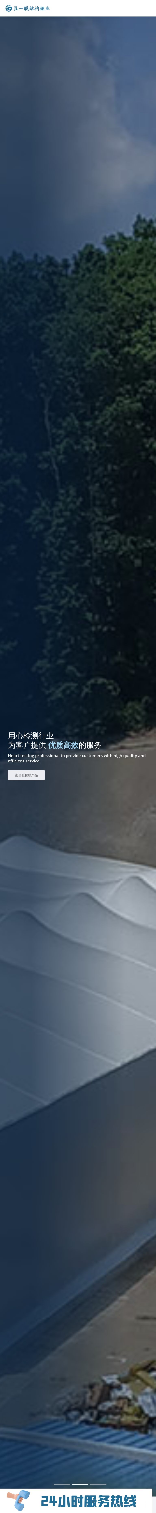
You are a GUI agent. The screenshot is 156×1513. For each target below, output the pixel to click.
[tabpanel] (78, 748)
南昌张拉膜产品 (27, 775)
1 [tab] (62, 1484)
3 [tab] (98, 1484)
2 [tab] (80, 1484)
